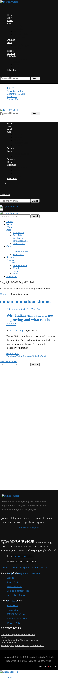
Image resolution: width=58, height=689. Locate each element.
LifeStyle (11, 56)
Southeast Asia (20, 34)
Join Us (11, 88)
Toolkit (3, 184)
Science (11, 50)
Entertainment (20, 59)
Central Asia (19, 37)
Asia (9, 23)
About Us (12, 96)
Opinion (11, 39)
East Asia (18, 28)
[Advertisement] (29, 398)
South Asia (18, 26)
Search (35, 78)
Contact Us (12, 99)
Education (12, 70)
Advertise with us (15, 91)
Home (10, 15)
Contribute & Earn (16, 93)
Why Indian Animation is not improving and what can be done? (29, 319)
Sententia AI (5, 195)
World (10, 20)
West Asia (18, 31)
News (10, 17)
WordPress (18, 48)
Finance (11, 53)
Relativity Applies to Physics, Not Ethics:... (22, 645)
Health (16, 61)
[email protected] (24, 556)
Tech (9, 42)
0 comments (12, 353)
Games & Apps (21, 45)
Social (16, 64)
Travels (17, 67)
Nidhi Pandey (16, 330)
